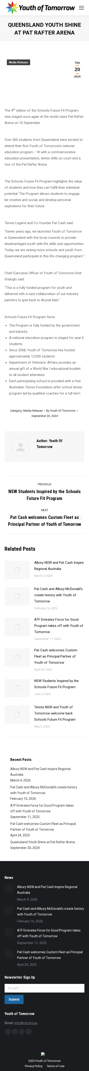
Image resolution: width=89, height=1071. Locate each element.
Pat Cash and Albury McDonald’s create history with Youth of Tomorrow (58, 595)
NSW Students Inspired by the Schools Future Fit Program (56, 684)
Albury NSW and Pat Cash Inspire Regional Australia (59, 566)
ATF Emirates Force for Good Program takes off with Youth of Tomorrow (58, 625)
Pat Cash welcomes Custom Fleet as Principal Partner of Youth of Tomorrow (55, 656)
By (61, 410)
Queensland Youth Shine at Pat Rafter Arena (42, 842)
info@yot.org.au (26, 1023)
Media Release (18, 62)
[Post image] (17, 570)
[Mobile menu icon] (81, 8)
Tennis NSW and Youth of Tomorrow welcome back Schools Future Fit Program (55, 713)
